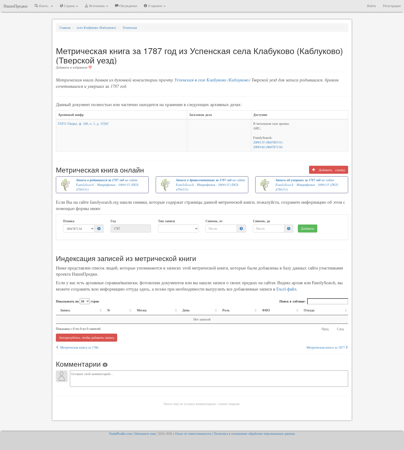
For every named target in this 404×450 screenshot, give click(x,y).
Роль (226, 310)
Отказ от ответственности (193, 433)
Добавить (307, 228)
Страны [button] (69, 6)
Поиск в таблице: (292, 301)
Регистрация (391, 6)
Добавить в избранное (72, 67)
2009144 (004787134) (268, 147)
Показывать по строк (77, 301)
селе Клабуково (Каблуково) (224, 80)
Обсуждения (127, 6)
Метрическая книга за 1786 (78, 347)
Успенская (184, 80)
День (186, 310)
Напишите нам (144, 433)
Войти (371, 6)
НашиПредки (16, 6)
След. (341, 329)
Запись (65, 310)
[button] (99, 228)
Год (113, 221)
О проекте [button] (155, 6)
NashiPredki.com (120, 433)
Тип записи (166, 221)
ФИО (266, 310)
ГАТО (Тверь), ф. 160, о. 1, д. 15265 (83, 123)
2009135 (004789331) (268, 142)
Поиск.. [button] (44, 6)
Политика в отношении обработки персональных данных (254, 433)
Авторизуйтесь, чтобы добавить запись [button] (86, 337)
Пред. (325, 329)
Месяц (141, 310)
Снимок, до (261, 221)
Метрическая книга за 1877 (326, 347)
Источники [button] (97, 6)
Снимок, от (214, 221)
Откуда (309, 310)
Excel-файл (286, 289)
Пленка (68, 221)
